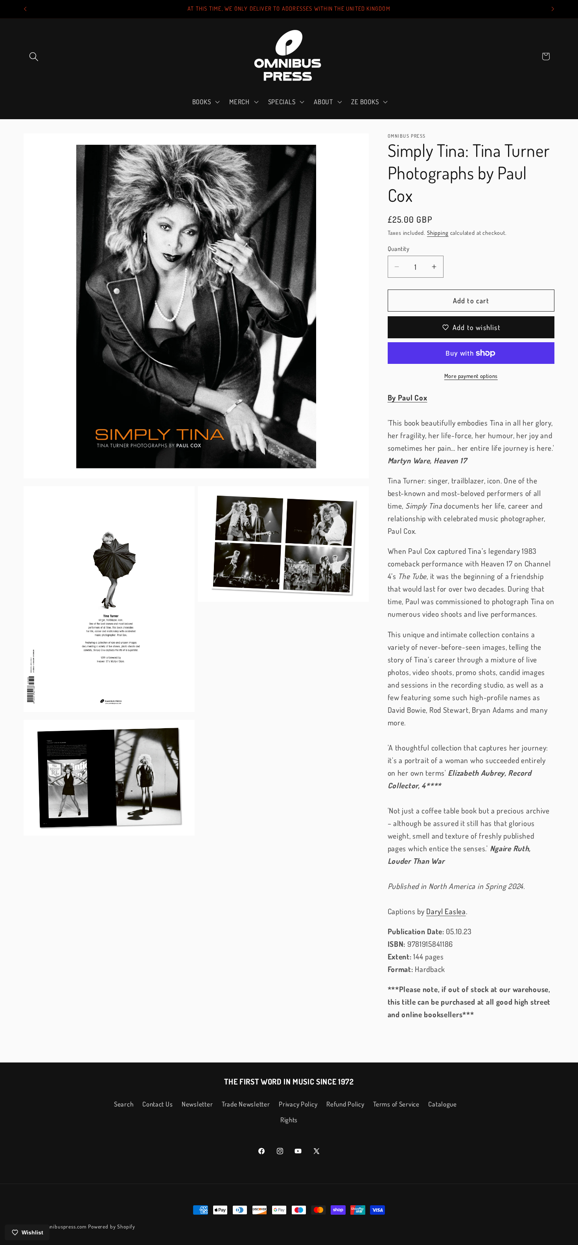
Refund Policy (345, 1104)
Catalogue (442, 1104)
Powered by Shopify (111, 1226)
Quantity (399, 249)
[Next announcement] (552, 9)
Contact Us (157, 1104)
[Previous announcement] (25, 9)
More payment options (471, 375)
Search (123, 1104)
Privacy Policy (298, 1104)
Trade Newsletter (246, 1104)
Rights (289, 1120)
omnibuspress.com (65, 1226)
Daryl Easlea (446, 911)
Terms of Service (396, 1104)
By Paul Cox (407, 397)
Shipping (438, 232)
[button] (34, 56)
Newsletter (197, 1104)
